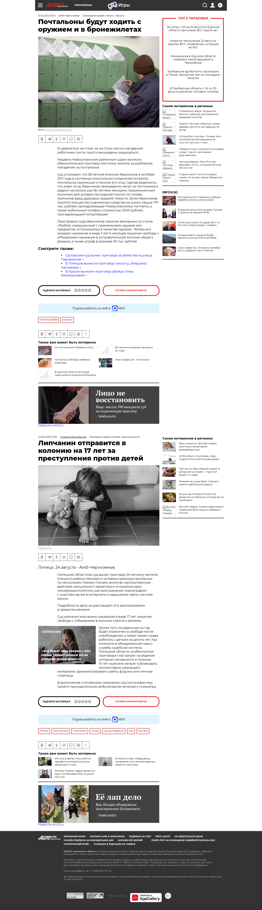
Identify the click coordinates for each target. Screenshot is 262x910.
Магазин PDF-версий (130, 840)
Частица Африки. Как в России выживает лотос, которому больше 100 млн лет (200, 164)
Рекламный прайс (75, 836)
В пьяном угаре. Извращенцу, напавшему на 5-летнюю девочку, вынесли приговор (135, 761)
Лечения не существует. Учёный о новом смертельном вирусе (199, 483)
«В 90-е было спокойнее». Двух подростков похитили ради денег (199, 458)
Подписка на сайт (140, 836)
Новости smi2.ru (51, 425)
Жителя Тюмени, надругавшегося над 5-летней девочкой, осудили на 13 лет (75, 773)
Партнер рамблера (117, 896)
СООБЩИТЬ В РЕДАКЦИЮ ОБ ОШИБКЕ (114, 844)
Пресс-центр (162, 836)
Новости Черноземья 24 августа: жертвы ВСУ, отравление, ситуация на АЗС (193, 44)
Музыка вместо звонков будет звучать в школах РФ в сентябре (197, 236)
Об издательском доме (189, 836)
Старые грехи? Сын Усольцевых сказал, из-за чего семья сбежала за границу (200, 177)
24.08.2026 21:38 (47, 436)
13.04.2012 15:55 (46, 15)
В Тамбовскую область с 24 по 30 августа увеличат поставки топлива (193, 90)
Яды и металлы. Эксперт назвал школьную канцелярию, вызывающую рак (198, 446)
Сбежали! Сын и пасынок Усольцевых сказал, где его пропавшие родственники (201, 152)
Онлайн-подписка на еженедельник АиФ (89, 840)
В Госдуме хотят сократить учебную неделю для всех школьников (199, 198)
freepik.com (45, 548)
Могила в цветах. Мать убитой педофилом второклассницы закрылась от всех (73, 761)
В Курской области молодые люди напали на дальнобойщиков (75, 373)
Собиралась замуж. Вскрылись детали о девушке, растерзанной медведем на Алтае (198, 114)
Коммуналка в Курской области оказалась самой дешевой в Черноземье (193, 59)
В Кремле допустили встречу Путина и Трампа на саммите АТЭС (200, 211)
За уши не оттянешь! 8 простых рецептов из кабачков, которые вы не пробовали (201, 497)
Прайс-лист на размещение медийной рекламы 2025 (183, 840)
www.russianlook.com (59, 129)
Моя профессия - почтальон (132, 359)
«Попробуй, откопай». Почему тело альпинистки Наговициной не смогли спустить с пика (200, 139)
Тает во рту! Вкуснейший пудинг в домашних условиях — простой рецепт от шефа (199, 471)
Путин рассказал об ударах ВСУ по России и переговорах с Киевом (199, 224)
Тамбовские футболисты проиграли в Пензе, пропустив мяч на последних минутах (193, 75)
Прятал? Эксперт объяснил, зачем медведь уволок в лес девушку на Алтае (199, 126)
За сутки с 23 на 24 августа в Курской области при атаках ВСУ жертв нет (193, 28)
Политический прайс (76, 844)
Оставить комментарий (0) (131, 290)
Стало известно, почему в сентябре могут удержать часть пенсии (199, 249)
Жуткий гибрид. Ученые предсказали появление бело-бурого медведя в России (201, 509)
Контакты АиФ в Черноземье (107, 836)
